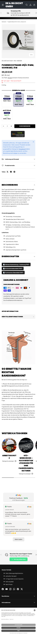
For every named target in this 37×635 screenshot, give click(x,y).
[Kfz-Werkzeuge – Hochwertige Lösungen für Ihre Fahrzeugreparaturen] (26, 445)
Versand (10, 77)
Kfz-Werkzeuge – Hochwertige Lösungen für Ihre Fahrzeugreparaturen (26, 463)
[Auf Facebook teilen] (11, 172)
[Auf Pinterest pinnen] (14, 172)
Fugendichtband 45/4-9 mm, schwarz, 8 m (17, 21)
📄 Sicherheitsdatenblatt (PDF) (12, 268)
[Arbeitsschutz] (9, 445)
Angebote (22, 149)
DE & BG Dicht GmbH (7, 60)
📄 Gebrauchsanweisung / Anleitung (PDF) (16, 264)
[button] (34, 5)
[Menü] (3, 5)
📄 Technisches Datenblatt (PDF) (13, 272)
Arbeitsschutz (9, 456)
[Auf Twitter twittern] (7, 172)
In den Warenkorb (24, 126)
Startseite (4, 21)
